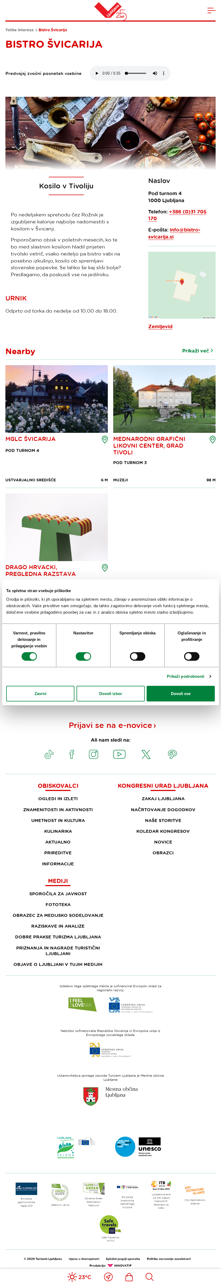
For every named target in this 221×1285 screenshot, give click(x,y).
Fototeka (58, 904)
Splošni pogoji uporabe (123, 1258)
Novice (163, 842)
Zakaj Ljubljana (163, 798)
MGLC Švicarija (30, 439)
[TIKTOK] (49, 754)
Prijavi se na (110, 725)
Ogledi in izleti (58, 798)
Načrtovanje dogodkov (163, 809)
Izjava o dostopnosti (84, 1258)
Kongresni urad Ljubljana (163, 785)
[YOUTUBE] (119, 754)
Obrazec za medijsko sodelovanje (58, 915)
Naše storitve (163, 820)
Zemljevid (160, 326)
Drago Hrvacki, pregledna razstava (40, 570)
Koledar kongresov (163, 831)
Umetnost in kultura (58, 820)
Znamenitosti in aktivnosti (58, 809)
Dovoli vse (181, 693)
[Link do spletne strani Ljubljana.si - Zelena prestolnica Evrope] (76, 1147)
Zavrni (40, 693)
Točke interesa (19, 30)
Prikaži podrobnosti (186, 676)
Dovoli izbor (110, 693)
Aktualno (58, 842)
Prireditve (58, 852)
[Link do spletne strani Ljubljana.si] (110, 1096)
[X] (146, 754)
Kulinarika (58, 831)
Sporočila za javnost (58, 893)
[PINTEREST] (172, 754)
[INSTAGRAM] (93, 754)
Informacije (58, 863)
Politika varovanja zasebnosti (169, 1258)
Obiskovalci (58, 785)
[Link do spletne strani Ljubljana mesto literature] (138, 1146)
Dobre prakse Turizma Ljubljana (58, 936)
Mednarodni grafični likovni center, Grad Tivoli (149, 445)
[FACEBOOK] (71, 754)
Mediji (58, 881)
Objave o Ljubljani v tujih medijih (57, 964)
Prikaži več (195, 351)
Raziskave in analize (58, 926)
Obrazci (163, 852)
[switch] (83, 656)
